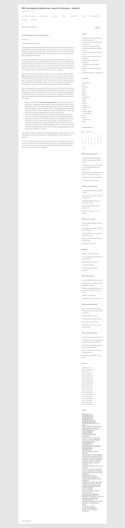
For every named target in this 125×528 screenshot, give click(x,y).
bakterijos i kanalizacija (87, 415)
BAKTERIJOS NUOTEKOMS (91, 426)
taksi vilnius (37, 145)
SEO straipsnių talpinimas (29, 16)
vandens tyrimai (88, 506)
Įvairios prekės (85, 97)
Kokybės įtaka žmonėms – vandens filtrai (92, 72)
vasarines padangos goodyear (89, 510)
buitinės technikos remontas (89, 435)
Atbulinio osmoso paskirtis (88, 295)
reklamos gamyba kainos (91, 483)
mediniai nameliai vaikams (92, 458)
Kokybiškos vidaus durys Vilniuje (90, 261)
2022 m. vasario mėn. (87, 373)
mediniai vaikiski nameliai (92, 459)
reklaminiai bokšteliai (90, 477)
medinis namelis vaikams (91, 469)
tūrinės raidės (87, 489)
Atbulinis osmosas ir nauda (89, 243)
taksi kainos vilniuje (53, 143)
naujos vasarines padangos (92, 471)
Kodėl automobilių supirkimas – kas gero (92, 280)
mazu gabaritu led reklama (92, 454)
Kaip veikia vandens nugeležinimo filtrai (92, 318)
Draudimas (55, 16)
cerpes (84, 437)
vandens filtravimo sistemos (92, 496)
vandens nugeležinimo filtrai (90, 503)
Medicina (84, 99)
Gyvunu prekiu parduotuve (91, 186)
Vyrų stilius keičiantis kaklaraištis (90, 180)
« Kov (83, 148)
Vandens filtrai (85, 119)
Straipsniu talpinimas (89, 219)
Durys (83, 89)
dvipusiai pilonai (93, 437)
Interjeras (84, 93)
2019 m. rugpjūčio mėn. (88, 392)
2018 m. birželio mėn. (87, 404)
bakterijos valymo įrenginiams (90, 429)
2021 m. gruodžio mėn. (88, 375)
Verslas (52, 141)
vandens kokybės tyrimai (87, 499)
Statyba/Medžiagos (94, 16)
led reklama (86, 449)
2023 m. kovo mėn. (87, 371)
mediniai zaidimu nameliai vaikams (92, 466)
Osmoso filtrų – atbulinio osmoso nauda (92, 298)
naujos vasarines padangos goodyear (92, 473)
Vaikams (84, 117)
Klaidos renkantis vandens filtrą (90, 321)
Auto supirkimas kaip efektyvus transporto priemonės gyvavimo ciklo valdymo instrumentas (92, 310)
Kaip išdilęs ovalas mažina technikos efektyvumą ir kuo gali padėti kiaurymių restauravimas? (92, 167)
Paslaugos (25, 20)
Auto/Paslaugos (43, 16)
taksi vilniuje (62, 143)
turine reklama (87, 487)
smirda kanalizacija (91, 485)
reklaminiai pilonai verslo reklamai (91, 479)
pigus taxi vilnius (43, 143)
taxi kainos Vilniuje (63, 127)
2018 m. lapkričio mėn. (87, 398)
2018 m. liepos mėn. (87, 402)
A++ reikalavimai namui (88, 265)
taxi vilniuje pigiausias (61, 145)
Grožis (83, 91)
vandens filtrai (90, 494)
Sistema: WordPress (26, 521)
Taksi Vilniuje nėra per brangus (35, 35)
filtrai (97, 439)
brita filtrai (87, 432)
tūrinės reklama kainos (91, 490)
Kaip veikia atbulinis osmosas (89, 315)
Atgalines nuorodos (89, 276)
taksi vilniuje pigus (28, 145)
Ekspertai (86, 249)
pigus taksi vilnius (34, 143)
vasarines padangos (89, 507)
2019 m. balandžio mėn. (88, 394)
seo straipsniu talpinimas (90, 304)
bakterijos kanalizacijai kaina (90, 424)
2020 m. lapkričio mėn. (87, 384)
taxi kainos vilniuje (44, 145)
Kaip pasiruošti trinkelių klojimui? (90, 253)
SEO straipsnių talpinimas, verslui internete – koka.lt (51, 8)
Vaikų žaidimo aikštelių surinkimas (90, 46)
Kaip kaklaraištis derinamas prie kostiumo (92, 177)
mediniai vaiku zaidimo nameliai (91, 463)
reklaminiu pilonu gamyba (92, 482)
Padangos (84, 103)
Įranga (83, 95)
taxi (46, 123)
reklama (93, 475)
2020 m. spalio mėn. (87, 386)
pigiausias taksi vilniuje (64, 141)
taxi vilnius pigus (26, 147)
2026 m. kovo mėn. (87, 367)
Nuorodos (34, 20)
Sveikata (83, 16)
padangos (86, 475)
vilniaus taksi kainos (36, 147)
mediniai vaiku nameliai (91, 461)
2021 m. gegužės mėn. (87, 379)
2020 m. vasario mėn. (87, 388)
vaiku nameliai (87, 492)
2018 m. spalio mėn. (87, 400)
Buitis (83, 84)
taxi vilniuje (53, 145)
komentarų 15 (25, 39)
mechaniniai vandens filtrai (92, 456)
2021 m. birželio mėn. (87, 377)
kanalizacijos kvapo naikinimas (91, 446)
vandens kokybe (90, 498)
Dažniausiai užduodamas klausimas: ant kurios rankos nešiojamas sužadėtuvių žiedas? (92, 290)
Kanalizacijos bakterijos (88, 442)
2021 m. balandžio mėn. (88, 382)
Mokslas (63, 16)
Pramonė (84, 109)
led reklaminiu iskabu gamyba (90, 452)
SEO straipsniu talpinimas (90, 153)
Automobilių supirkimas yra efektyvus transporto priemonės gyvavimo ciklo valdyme (91, 160)
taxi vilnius (70, 145)
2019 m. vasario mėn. (87, 396)
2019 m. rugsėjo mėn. (87, 390)
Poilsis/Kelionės (73, 16)
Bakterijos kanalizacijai (89, 420)
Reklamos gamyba (86, 111)
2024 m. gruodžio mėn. (88, 369)
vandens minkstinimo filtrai (92, 501)
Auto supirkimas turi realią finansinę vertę (92, 337)
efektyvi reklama (88, 439)
